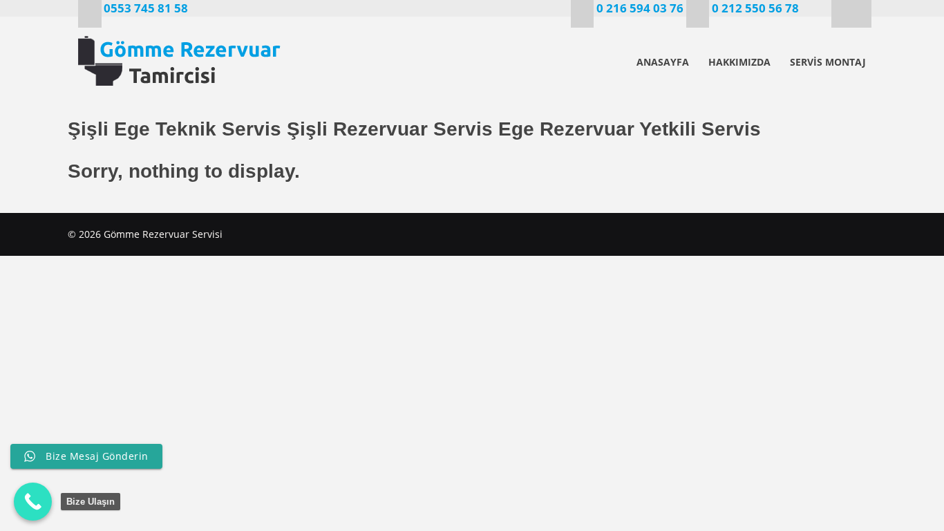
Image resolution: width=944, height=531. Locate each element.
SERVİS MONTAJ (828, 61)
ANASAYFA (662, 61)
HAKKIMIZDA (739, 61)
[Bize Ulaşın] (33, 502)
